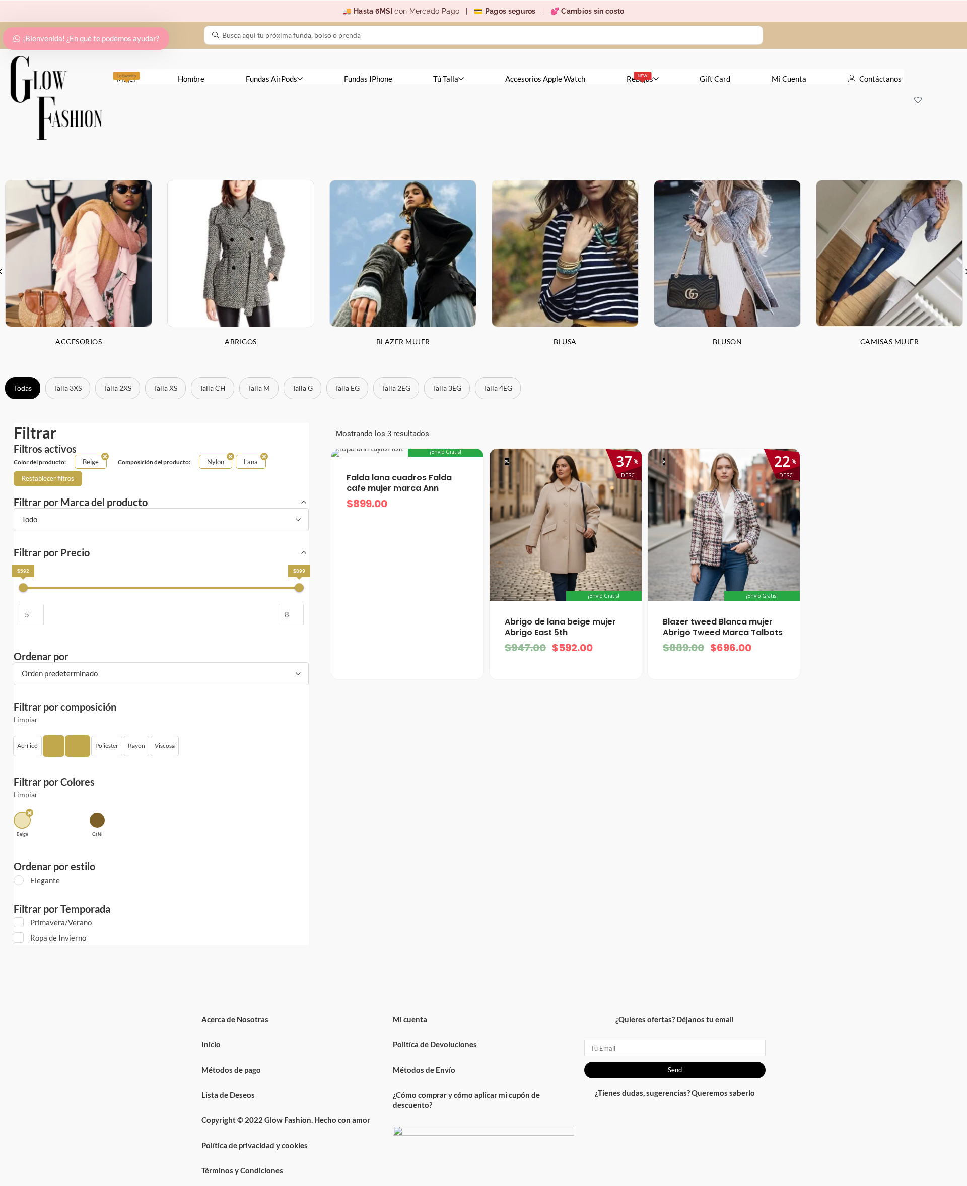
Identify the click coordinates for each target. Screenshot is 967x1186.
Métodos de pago (231, 1069)
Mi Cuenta (789, 78)
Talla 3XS (68, 388)
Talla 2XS (117, 388)
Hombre (191, 78)
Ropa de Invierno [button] (58, 937)
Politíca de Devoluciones (435, 1044)
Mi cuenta (410, 1019)
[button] (27, 746)
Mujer (126, 78)
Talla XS (165, 388)
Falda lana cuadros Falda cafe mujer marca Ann (399, 483)
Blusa (565, 341)
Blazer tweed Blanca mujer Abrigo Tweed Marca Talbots (723, 627)
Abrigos (241, 341)
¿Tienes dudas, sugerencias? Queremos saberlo (675, 1092)
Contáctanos (880, 78)
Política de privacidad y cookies (254, 1145)
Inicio (211, 1044)
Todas (23, 388)
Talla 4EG (498, 388)
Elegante (45, 880)
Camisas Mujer (889, 341)
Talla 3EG (447, 388)
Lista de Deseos (228, 1094)
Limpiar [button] (26, 720)
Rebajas (640, 78)
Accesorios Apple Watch (545, 78)
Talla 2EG (396, 388)
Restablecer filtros (48, 478)
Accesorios (78, 341)
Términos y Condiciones (242, 1170)
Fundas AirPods (271, 78)
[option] (241, 271)
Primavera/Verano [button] (61, 922)
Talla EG (347, 388)
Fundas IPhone (368, 78)
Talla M (259, 388)
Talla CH (212, 388)
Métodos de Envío (424, 1069)
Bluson (727, 341)
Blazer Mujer (403, 341)
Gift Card (715, 78)
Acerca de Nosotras (234, 1019)
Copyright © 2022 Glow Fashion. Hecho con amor (285, 1120)
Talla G (302, 388)
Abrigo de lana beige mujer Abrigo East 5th (560, 627)
